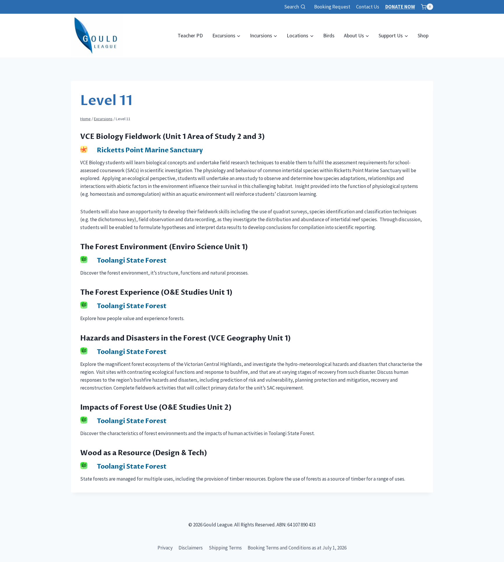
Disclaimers (190, 547)
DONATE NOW (400, 7)
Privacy (165, 547)
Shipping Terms (225, 547)
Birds (329, 35)
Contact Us (367, 7)
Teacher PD (190, 35)
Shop (423, 35)
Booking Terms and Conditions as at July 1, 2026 (297, 547)
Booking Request (332, 7)
